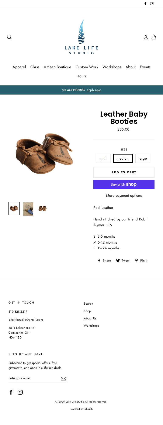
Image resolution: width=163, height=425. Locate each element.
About (131, 67)
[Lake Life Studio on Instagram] (20, 392)
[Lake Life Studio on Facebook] (11, 392)
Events (145, 67)
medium (123, 158)
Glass (34, 67)
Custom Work (87, 67)
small (103, 158)
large (143, 158)
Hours (81, 76)
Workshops (112, 67)
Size (124, 149)
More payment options (124, 195)
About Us (90, 318)
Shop (87, 311)
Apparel (19, 67)
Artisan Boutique (57, 67)
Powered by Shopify (81, 409)
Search (88, 303)
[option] (81, 90)
